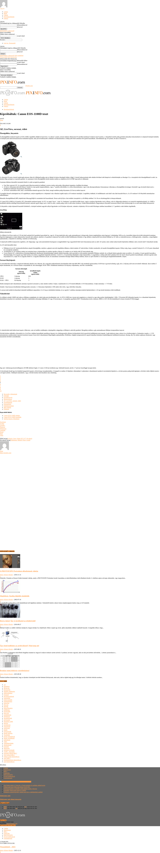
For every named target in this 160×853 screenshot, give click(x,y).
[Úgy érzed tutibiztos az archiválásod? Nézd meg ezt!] (10, 642)
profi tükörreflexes (9, 761)
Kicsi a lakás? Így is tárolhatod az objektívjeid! (18, 621)
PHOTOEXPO (8, 775)
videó (5, 741)
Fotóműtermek (8, 778)
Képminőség (7, 404)
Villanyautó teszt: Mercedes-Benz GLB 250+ (17, 787)
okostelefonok (8, 718)
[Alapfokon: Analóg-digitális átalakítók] (10, 592)
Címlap (6, 12)
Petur (1, 120)
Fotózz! (6, 18)
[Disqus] (80, 477)
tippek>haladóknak (9, 736)
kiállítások (7, 710)
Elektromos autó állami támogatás (10, 799)
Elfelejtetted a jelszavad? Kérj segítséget (11, 55)
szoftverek (7, 728)
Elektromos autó (5, 796)
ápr (16, 808)
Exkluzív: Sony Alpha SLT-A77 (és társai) (19, 438)
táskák (5, 730)
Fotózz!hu (7, 773)
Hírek (5, 13)
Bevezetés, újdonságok (10, 394)
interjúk (6, 706)
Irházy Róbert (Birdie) (6, 575)
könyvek (6, 713)
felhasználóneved (22, 25)
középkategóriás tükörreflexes (12, 760)
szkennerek (7, 726)
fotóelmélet (7, 698)
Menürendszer (8, 399)
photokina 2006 (8, 721)
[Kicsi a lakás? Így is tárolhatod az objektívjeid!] (10, 617)
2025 (5, 808)
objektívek (7, 716)
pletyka (6, 723)
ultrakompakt (7, 745)
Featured (6, 695)
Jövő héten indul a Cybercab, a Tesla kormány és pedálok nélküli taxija (24, 785)
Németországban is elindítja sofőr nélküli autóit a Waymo (20, 789)
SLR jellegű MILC (9, 755)
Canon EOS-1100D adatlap (12, 415)
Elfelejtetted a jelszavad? (7, 31)
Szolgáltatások (8, 402)
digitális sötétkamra (9, 691)
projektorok (7, 725)
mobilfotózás (7, 715)
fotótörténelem (8, 701)
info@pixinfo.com (12, 823)
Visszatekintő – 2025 (7, 847)
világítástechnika (8, 743)
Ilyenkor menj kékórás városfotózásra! (14, 671)
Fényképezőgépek (9, 17)
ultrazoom (7, 748)
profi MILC (7, 758)
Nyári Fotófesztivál (9, 776)
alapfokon (7, 686)
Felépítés (6, 396)
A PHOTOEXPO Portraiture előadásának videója (19, 571)
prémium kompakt (9, 750)
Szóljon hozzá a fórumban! (11, 419)
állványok (6, 688)
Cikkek (6, 15)
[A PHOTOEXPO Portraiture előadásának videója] (10, 567)
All (5, 685)
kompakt (6, 746)
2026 (5, 806)
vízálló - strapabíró (9, 751)
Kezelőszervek (8, 397)
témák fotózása (8, 733)
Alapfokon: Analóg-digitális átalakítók (14, 596)
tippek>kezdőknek (9, 738)
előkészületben (8, 693)
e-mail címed (21, 36)
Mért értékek (7, 407)
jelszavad (19, 27)
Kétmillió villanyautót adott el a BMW (15, 790)
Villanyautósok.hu (25, 781)
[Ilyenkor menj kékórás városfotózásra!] (10, 667)
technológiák (7, 731)
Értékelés (6, 409)
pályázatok (7, 720)
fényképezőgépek (9, 109)
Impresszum (7, 769)
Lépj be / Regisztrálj (9, 43)
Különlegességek (9, 406)
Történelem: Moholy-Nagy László (20, 440)
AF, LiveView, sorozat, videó (12, 401)
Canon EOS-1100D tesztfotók (12, 417)
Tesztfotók (7, 735)
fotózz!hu (6, 703)
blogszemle (7, 690)
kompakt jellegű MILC (10, 753)
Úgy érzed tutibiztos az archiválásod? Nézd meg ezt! (19, 646)
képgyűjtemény (8, 708)
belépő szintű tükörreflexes (11, 756)
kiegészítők (7, 711)
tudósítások (7, 740)
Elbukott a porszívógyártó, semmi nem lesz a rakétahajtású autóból (23, 792)
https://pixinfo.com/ (5, 453)
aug (25, 806)
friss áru (6, 705)
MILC (5, 771)
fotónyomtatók (8, 700)
